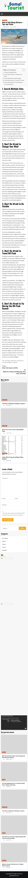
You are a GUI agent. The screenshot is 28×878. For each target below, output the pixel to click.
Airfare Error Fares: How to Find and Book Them (12, 430)
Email (17, 498)
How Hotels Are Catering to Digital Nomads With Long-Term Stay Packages (14, 837)
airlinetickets (14, 360)
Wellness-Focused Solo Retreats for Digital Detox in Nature (12, 865)
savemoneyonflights (7, 362)
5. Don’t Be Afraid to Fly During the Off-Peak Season (13, 83)
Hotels (4, 541)
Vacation (4, 550)
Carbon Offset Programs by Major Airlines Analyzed (12, 458)
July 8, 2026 (8, 867)
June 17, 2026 (8, 433)
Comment (5, 478)
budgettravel (20, 360)
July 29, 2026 (8, 786)
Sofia (4, 405)
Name (4, 498)
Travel (3, 547)
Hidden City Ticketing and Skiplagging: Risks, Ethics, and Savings (14, 371)
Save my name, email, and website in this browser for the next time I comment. (13, 514)
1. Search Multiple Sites (10, 72)
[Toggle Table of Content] (22, 70)
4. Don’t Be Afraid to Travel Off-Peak (14, 80)
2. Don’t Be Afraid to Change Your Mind (13, 75)
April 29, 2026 (8, 460)
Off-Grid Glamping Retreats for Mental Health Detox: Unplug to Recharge (13, 784)
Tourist (4, 544)
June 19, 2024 (13, 26)
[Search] (25, 14)
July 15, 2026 (8, 840)
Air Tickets (5, 20)
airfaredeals (7, 360)
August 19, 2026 (9, 759)
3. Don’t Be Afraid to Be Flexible (12, 78)
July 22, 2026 (8, 405)
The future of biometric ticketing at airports (13, 403)
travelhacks (14, 362)
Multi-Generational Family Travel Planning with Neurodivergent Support (13, 756)
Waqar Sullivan (6, 26)
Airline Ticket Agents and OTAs (10, 367)
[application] (14, 722)
